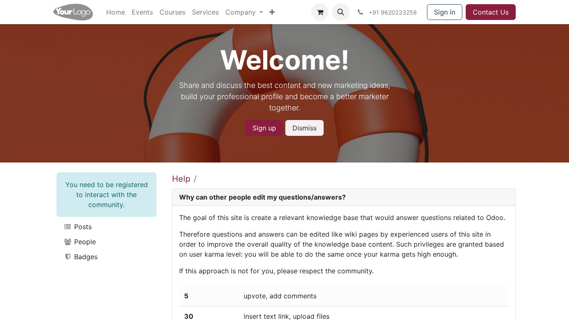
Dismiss (304, 128)
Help (181, 179)
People (84, 242)
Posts (82, 226)
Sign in (444, 12)
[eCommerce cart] (320, 12)
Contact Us (491, 12)
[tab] (343, 197)
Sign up (264, 128)
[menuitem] (115, 12)
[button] (340, 12)
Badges (84, 256)
